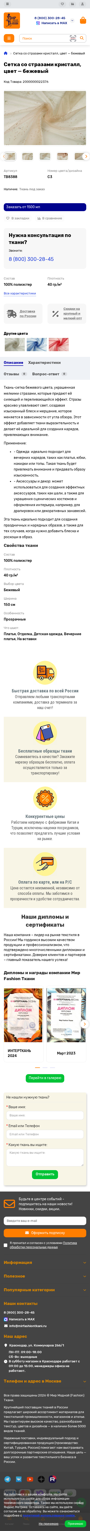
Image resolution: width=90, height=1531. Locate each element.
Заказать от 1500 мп (23, 207)
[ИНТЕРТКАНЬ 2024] (24, 1015)
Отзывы (14, 374)
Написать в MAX (54, 23)
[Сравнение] (72, 4)
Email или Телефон (24, 1126)
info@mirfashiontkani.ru (27, 1326)
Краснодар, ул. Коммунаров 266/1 (36, 1345)
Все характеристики (20, 293)
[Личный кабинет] (82, 4)
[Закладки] (62, 4)
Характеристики (44, 362)
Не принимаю (48, 1524)
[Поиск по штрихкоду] (73, 38)
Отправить (45, 1174)
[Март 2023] (66, 1015)
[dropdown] (7, 4)
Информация (18, 1262)
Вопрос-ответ (48, 374)
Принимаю (75, 1524)
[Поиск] (82, 38)
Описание (13, 362)
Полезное (14, 1276)
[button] (4, 156)
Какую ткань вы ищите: (28, 1145)
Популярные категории (29, 1289)
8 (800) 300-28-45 (49, 18)
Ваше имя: (17, 1107)
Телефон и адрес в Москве (32, 1381)
